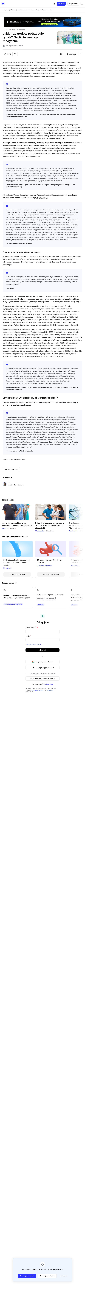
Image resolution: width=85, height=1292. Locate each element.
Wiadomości (21, 30)
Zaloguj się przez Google (44, 662)
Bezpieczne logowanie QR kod (44, 678)
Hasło (28, 636)
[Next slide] (81, 512)
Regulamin (50, 690)
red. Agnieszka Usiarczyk (14, 46)
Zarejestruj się (48, 684)
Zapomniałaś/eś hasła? (33, 644)
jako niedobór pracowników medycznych (39, 417)
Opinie (4, 528)
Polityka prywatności (37, 690)
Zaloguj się (61, 3)
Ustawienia (64, 1276)
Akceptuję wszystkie (26, 1276)
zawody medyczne (11, 469)
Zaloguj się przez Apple (45, 668)
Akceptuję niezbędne (47, 1276)
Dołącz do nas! (73, 3)
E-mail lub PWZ (32, 628)
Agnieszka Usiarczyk (16, 485)
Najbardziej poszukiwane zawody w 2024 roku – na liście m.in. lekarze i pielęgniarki (49, 525)
